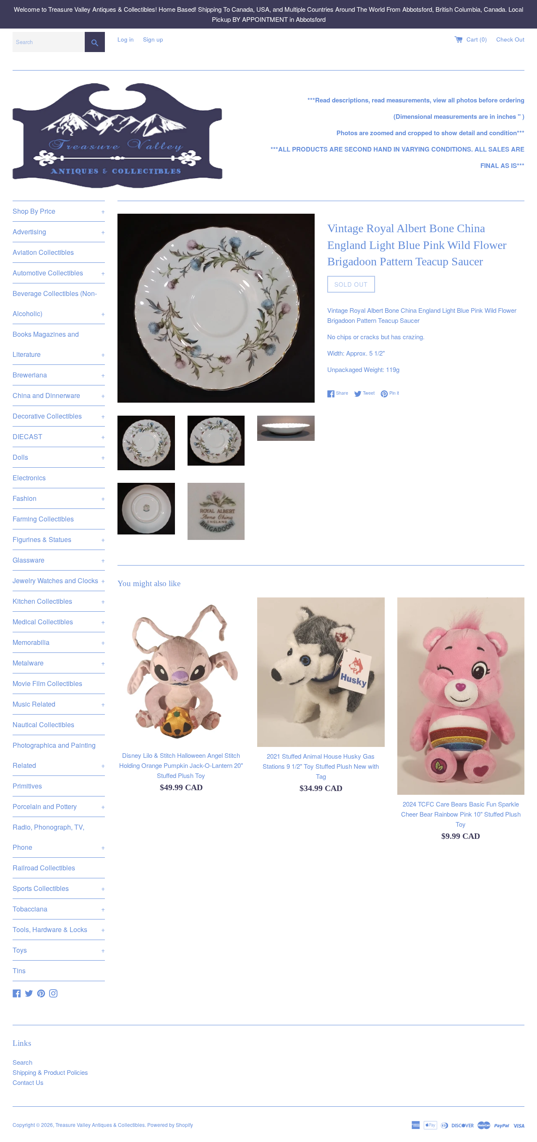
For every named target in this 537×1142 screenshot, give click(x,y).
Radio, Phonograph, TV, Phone (59, 837)
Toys (59, 950)
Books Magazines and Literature (59, 344)
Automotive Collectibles (59, 273)
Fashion (59, 498)
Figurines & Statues (59, 539)
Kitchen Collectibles (59, 601)
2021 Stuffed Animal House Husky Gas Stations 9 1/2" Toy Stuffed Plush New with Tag (321, 766)
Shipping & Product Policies (50, 1072)
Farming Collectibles (43, 519)
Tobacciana (59, 909)
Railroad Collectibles (44, 867)
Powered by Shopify (170, 1124)
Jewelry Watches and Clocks (59, 580)
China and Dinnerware (59, 395)
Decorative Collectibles (59, 416)
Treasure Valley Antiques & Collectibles (100, 1124)
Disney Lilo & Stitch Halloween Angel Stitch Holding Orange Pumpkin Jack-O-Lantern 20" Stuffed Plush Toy (181, 764)
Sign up (153, 39)
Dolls (59, 457)
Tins (19, 970)
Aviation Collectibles (43, 252)
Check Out (510, 39)
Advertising (59, 231)
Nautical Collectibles (43, 724)
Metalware (59, 663)
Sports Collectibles (59, 888)
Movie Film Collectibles (47, 683)
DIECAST (59, 436)
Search (22, 1062)
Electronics (29, 477)
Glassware (59, 560)
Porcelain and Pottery (59, 806)
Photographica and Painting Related (59, 755)
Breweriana (59, 375)
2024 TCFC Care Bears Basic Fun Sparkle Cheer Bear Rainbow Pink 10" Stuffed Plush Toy (461, 813)
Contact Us (28, 1082)
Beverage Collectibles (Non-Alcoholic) (59, 303)
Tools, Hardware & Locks (59, 929)
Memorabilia (59, 642)
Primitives (27, 786)
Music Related (59, 704)
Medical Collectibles (59, 621)
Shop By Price (59, 211)
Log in (125, 39)
